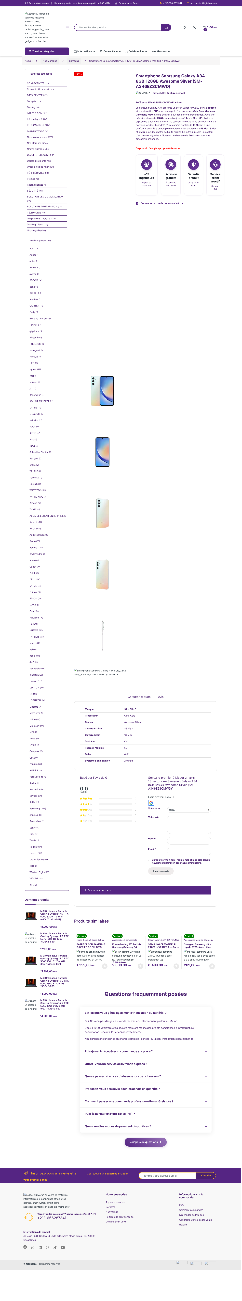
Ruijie (34, 802)
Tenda (34, 840)
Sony (34, 827)
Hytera (35, 369)
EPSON (35, 598)
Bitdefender (37, 554)
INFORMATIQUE (38, 125)
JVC (33, 662)
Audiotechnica (39, 534)
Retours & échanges (39, 3)
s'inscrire (206, 1175)
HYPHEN (36, 636)
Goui (34, 611)
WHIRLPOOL (37, 496)
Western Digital (39, 872)
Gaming (33, 107)
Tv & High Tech (37, 224)
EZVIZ (34, 604)
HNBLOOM (36, 343)
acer (33, 248)
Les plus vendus (37, 131)
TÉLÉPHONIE (36, 212)
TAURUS (35, 471)
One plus (36, 751)
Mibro (34, 719)
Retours (183, 1224)
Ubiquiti (35, 484)
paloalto (35, 420)
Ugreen (35, 853)
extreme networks (40, 318)
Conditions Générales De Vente (195, 1219)
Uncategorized (36, 230)
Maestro (35, 706)
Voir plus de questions (144, 1142)
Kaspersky (36, 668)
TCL (33, 833)
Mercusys (35, 713)
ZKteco (35, 503)
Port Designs (37, 776)
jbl (32, 388)
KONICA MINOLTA (41, 401)
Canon (34, 566)
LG (33, 694)
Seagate (35, 458)
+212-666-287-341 (172, 3)
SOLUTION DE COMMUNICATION (45, 198)
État (174, 102)
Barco (34, 541)
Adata (34, 254)
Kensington (36, 394)
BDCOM (35, 280)
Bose (34, 560)
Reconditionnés (36, 184)
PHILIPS (35, 770)
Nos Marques (159, 51)
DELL (34, 579)
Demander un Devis (128, 3)
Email (152, 849)
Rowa (33, 445)
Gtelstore (31, 1263)
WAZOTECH (37, 490)
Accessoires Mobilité (193, 940)
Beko (33, 286)
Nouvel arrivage (38, 148)
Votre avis (153, 817)
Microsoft (36, 725)
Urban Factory (38, 859)
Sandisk (35, 814)
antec (33, 261)
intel (33, 375)
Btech (34, 299)
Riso (33, 439)
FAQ (181, 1205)
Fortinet (35, 324)
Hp (33, 623)
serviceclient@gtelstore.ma (203, 3)
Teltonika (35, 477)
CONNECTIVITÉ (38, 83)
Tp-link (35, 846)
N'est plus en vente (40, 137)
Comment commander (191, 1209)
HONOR (35, 356)
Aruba (34, 267)
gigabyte (35, 331)
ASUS (35, 528)
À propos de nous (115, 1202)
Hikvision (36, 617)
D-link (34, 573)
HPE (33, 363)
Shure (34, 464)
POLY (34, 426)
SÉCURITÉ (35, 190)
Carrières (110, 1206)
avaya (34, 274)
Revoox (35, 795)
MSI (33, 732)
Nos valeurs (112, 1211)
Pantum (35, 764)
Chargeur (208, 940)
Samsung (74, 60)
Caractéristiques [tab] (139, 697)
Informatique (84, 51)
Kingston (36, 674)
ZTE (33, 884)
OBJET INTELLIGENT (40, 154)
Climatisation (154, 940)
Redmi (34, 783)
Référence (141, 102)
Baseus (35, 547)
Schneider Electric (40, 452)
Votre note (154, 808)
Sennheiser (36, 821)
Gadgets (34, 101)
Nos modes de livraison (191, 1214)
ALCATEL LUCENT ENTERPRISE (48, 515)
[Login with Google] (151, 803)
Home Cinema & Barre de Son (90, 940)
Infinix (34, 643)
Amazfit (35, 522)
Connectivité (111, 51)
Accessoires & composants (124, 940)
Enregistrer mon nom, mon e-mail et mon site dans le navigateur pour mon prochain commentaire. (181, 861)
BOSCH (35, 293)
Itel (33, 649)
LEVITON (36, 687)
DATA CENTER (167, 940)
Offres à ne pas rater (40, 166)
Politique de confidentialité (120, 1216)
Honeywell (36, 350)
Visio (33, 865)
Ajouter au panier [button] (103, 966)
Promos (33, 178)
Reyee (34, 433)
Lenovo (35, 681)
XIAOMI (36, 878)
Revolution (36, 789)
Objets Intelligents (39, 160)
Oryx (34, 757)
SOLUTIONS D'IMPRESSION (44, 206)
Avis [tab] (161, 697)
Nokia (34, 738)
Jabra (34, 655)
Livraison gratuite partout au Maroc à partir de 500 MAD (81, 3)
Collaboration (136, 51)
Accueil (28, 60)
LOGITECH (37, 700)
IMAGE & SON (37, 113)
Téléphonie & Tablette (41, 218)
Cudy (33, 312)
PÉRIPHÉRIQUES (38, 172)
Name (152, 838)
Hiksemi (35, 337)
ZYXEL (34, 509)
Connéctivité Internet (40, 89)
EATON (35, 585)
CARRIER (36, 305)
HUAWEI (36, 630)
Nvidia (34, 744)
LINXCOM (36, 413)
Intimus (34, 382)
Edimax (35, 592)
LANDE (35, 407)
